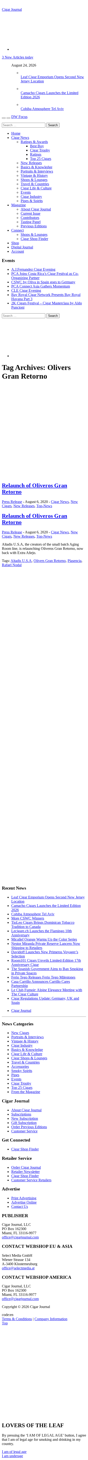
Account (17, 251)
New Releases (31, 163)
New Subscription (24, 1118)
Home (15, 133)
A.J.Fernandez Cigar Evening (33, 269)
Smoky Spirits (21, 1071)
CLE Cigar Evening (26, 290)
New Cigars (20, 1033)
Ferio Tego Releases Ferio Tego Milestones (43, 977)
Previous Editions (34, 226)
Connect (17, 230)
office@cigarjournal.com (20, 1237)
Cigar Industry (31, 197)
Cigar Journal (12, 9)
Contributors (30, 218)
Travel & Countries (35, 184)
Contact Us (19, 1207)
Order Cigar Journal (26, 1167)
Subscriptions (21, 1114)
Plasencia (74, 561)
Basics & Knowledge (36, 167)
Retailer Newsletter (25, 1172)
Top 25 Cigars (40, 159)
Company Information (50, 1319)
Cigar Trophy (40, 150)
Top (5, 1323)
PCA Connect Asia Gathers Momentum (40, 286)
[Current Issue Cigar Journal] (37, 605)
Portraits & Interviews (37, 171)
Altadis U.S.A (21, 561)
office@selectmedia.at (18, 1268)
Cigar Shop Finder (34, 239)
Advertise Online (24, 1202)
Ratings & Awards (34, 142)
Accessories (20, 1066)
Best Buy (37, 146)
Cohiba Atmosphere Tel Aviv (42, 109)
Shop (15, 243)
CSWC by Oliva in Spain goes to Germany (43, 282)
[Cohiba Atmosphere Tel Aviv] (25, 105)
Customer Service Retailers (31, 1180)
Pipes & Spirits (32, 201)
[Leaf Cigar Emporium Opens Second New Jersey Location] (25, 73)
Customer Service (24, 1131)
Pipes (15, 1075)
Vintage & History (34, 175)
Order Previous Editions (29, 1127)
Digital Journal (22, 247)
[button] (14, 1452)
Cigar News (20, 138)
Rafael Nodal (12, 565)
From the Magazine (25, 1092)
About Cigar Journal (36, 209)
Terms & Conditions (17, 1319)
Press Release (12, 502)
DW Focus (19, 117)
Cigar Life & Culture (36, 188)
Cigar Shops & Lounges (29, 1058)
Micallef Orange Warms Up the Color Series (44, 939)
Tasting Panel (31, 222)
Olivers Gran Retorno (50, 561)
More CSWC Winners (27, 918)
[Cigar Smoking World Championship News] (29, 638)
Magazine (18, 205)
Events (26, 192)
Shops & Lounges (34, 180)
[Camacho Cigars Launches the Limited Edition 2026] (25, 89)
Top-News (44, 506)
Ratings (35, 154)
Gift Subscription (24, 1123)
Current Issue (30, 213)
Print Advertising (23, 1198)
